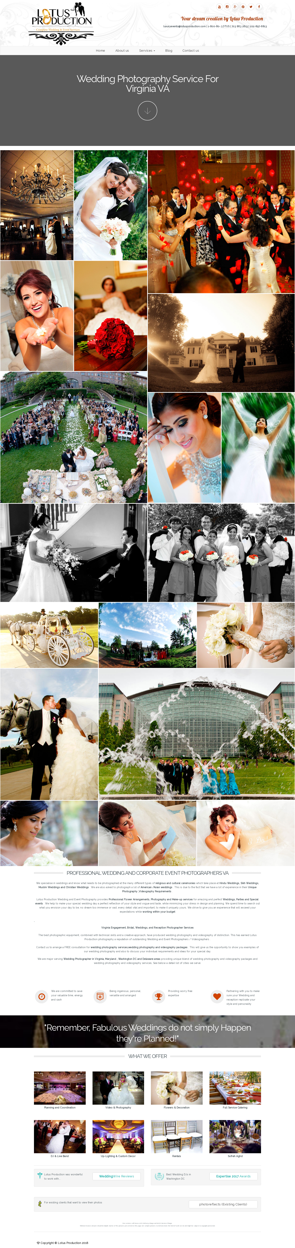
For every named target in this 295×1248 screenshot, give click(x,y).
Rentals (176, 1156)
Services (146, 50)
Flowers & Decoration (177, 1107)
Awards (233, 1176)
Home (100, 50)
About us (122, 50)
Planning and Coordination (60, 1107)
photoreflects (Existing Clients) (223, 1204)
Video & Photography (118, 1107)
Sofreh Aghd (235, 1156)
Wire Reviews (116, 1176)
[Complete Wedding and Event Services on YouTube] (219, 7)
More (147, 110)
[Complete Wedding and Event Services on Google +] (235, 7)
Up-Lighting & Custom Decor (118, 1156)
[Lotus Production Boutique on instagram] (227, 7)
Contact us (190, 50)
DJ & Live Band (60, 1156)
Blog (168, 50)
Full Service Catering (235, 1107)
